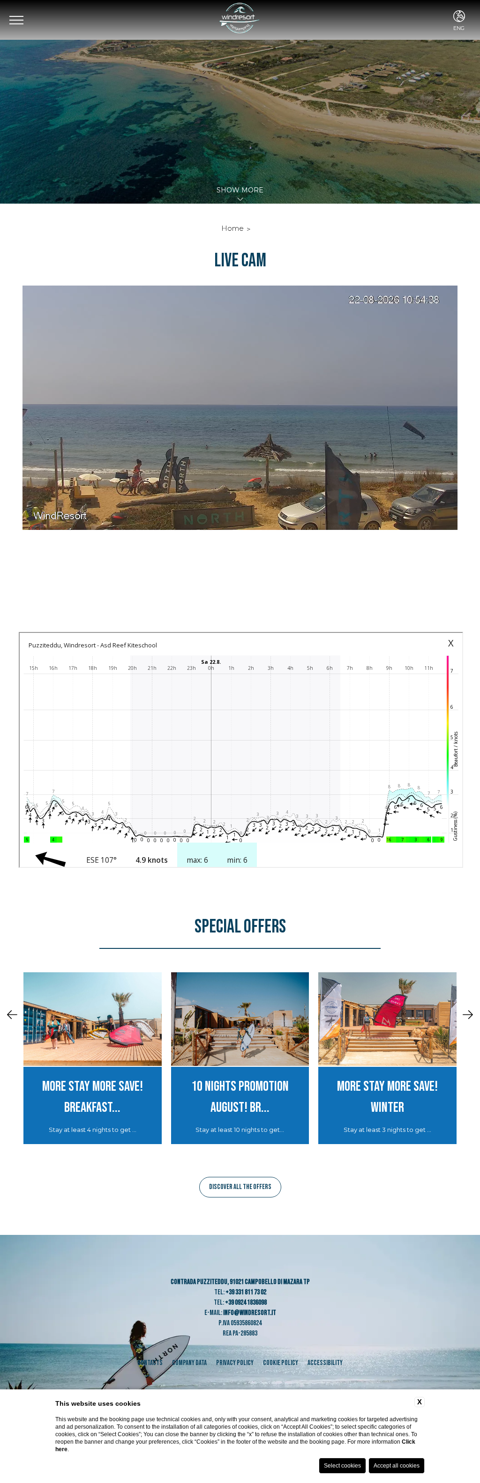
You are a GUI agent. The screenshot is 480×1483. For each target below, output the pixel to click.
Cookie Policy (280, 1362)
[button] (12, 1015)
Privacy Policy (235, 1362)
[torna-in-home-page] (240, 20)
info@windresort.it (249, 1312)
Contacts (150, 1362)
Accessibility (325, 1362)
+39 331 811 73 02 (245, 1292)
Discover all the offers (240, 1186)
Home (232, 228)
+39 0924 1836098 (246, 1302)
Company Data (189, 1362)
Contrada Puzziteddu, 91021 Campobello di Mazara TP (240, 1281)
